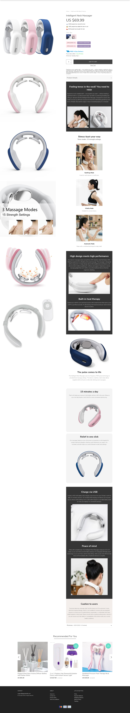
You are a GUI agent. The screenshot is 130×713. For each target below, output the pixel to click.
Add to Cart (93, 61)
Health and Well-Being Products (78, 11)
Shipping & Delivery (78, 697)
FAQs (75, 694)
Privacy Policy (53, 697)
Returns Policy (77, 699)
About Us (52, 694)
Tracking (76, 701)
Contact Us (52, 695)
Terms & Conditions (54, 699)
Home (67, 11)
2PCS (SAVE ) (71, 42)
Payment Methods (78, 695)
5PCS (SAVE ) (71, 46)
